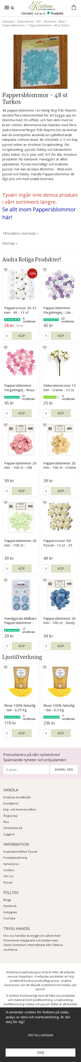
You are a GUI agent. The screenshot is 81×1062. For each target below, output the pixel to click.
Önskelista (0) (12, 828)
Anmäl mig (64, 769)
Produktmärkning (15, 858)
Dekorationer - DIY (29, 21)
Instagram (10, 912)
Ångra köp (10, 816)
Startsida (8, 21)
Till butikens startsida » (20, 233)
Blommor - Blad (54, 21)
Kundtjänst (10, 803)
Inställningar (40, 1035)
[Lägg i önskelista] (6, 269)
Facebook (10, 906)
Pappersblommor (13, 25)
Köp (21, 335)
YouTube (9, 918)
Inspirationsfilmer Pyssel (20, 852)
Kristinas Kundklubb (17, 797)
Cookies (8, 870)
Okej (40, 1052)
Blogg (7, 900)
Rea (6, 822)
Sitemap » (10, 243)
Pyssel (7, 882)
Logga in (9, 834)
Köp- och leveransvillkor (19, 809)
